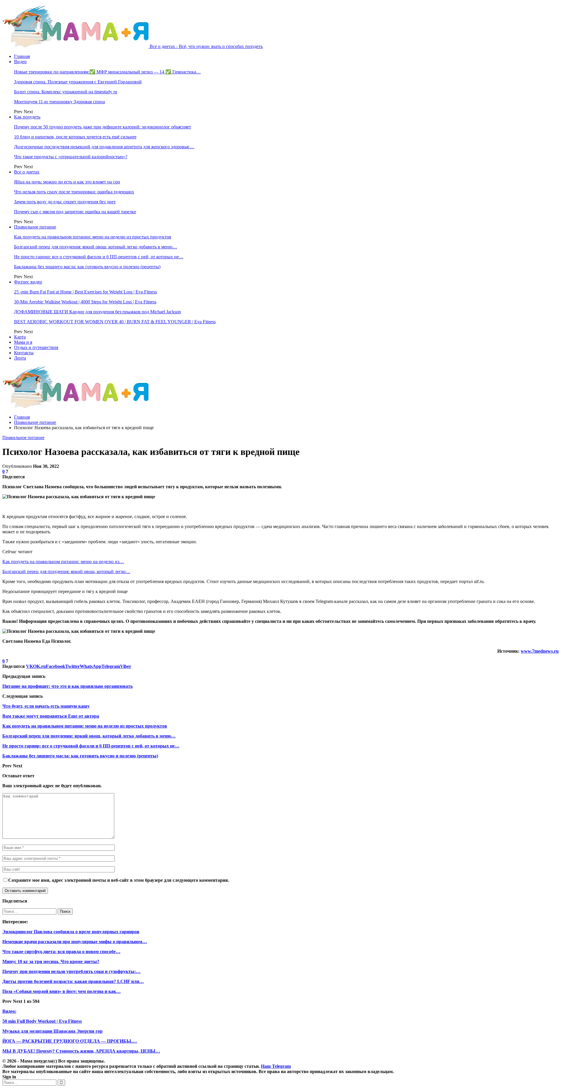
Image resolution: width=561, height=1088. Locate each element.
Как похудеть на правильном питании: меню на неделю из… (63, 561)
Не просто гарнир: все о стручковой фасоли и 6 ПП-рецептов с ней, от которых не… (98, 256)
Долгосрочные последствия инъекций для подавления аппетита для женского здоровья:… (104, 146)
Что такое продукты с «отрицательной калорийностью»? (70, 156)
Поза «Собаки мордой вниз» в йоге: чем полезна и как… (61, 991)
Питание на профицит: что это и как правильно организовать (67, 686)
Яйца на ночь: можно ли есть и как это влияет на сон (67, 181)
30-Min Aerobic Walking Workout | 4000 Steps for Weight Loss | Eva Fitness (85, 301)
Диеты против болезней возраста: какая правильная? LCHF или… (73, 981)
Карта (20, 336)
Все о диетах (26, 171)
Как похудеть (27, 116)
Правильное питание (35, 226)
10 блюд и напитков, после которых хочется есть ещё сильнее (75, 136)
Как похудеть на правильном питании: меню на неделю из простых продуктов (92, 236)
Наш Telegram (276, 1066)
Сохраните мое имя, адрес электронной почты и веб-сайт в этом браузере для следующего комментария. (118, 880)
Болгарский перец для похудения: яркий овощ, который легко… (66, 571)
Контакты (24, 352)
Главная (22, 56)
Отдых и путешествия (36, 347)
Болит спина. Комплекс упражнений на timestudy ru (65, 91)
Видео (20, 61)
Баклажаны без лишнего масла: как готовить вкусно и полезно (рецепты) (87, 266)
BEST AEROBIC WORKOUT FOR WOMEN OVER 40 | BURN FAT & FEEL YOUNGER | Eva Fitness (115, 321)
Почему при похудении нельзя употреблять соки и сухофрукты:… (71, 971)
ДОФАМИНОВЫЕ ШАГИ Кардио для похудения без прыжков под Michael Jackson (97, 311)
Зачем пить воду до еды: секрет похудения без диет (65, 201)
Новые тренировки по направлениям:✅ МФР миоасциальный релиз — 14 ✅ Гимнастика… (107, 71)
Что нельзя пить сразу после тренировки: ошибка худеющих (74, 191)
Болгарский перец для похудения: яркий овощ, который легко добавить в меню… (95, 246)
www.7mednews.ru (540, 651)
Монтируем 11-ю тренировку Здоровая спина (59, 101)
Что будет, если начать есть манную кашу (46, 706)
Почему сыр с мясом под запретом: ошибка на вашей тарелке (75, 211)
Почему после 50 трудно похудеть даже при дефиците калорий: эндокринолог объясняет (102, 126)
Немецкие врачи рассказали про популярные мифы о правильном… (74, 941)
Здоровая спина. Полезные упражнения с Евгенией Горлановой (78, 81)
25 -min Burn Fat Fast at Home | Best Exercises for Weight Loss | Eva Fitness (85, 291)
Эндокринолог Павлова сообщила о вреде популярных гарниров (70, 931)
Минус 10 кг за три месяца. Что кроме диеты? (50, 961)
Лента (20, 357)
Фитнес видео (28, 281)
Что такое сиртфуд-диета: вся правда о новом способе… (61, 951)
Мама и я (23, 342)
